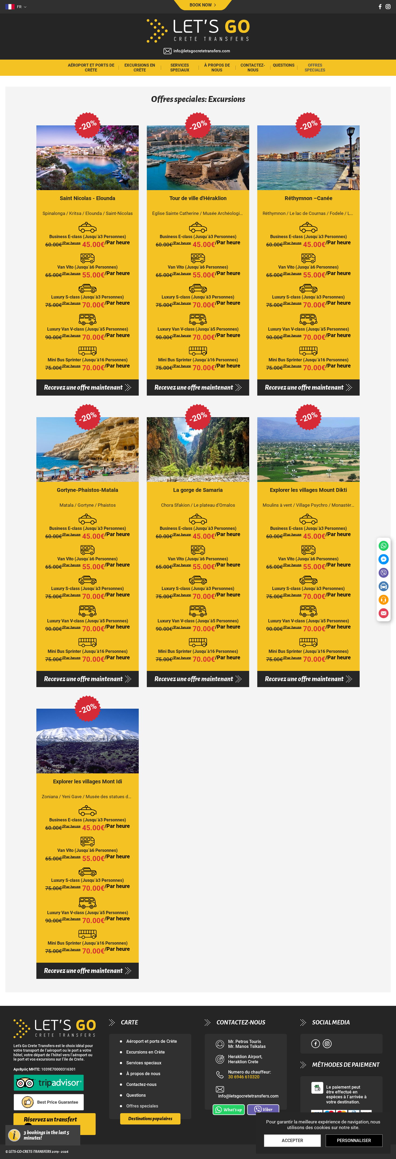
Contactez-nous (253, 68)
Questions (283, 65)
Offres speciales (315, 68)
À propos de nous (217, 68)
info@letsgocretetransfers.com (201, 51)
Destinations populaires (150, 1118)
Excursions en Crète (139, 68)
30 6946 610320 (243, 1077)
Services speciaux (179, 68)
